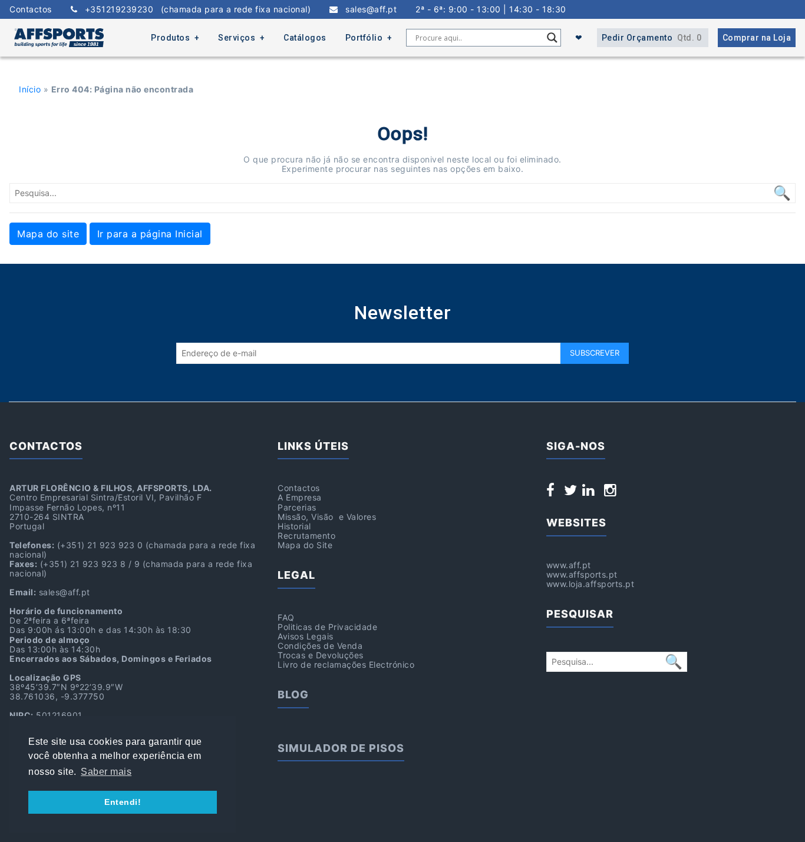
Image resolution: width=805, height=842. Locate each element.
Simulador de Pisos (341, 748)
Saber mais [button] (106, 772)
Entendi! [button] (122, 802)
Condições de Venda (320, 646)
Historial (294, 526)
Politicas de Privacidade (327, 627)
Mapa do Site (305, 545)
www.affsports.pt (582, 574)
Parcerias (297, 507)
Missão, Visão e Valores (327, 517)
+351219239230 (194, 9)
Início (30, 89)
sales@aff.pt (367, 9)
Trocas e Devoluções (321, 655)
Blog (293, 694)
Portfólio (364, 37)
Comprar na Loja (756, 37)
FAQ (286, 617)
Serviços (236, 37)
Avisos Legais (306, 636)
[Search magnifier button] (552, 37)
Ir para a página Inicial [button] (150, 234)
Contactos (30, 9)
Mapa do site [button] (48, 234)
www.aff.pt (568, 565)
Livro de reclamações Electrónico (346, 664)
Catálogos (304, 37)
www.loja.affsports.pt (590, 584)
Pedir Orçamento (652, 37)
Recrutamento (306, 536)
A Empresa (300, 497)
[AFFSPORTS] (58, 38)
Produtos (170, 37)
